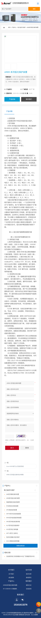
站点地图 (15, 614)
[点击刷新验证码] (21, 436)
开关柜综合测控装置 (12, 506)
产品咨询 (12, 99)
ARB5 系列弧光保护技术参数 (15, 474)
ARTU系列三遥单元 (12, 533)
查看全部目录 (20, 545)
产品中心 (14, 27)
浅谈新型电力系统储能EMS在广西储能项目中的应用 (21, 556)
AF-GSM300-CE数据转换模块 (11, 588)
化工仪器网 (34, 614)
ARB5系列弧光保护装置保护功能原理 (11, 585)
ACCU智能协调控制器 (12, 541)
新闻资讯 (28, 577)
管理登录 (21, 614)
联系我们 (29, 99)
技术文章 (29, 570)
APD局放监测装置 (11, 510)
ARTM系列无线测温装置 (13, 514)
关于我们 (11, 570)
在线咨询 (28, 588)
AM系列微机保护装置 (12, 494)
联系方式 (28, 585)
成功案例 (11, 577)
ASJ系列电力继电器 (12, 529)
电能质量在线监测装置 (13, 502)
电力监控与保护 (22, 27)
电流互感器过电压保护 (13, 537)
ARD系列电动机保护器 (13, 521)
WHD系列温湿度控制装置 (13, 517)
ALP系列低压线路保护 (12, 525)
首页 (9, 27)
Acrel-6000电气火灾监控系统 (15, 466)
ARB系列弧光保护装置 (32, 27)
